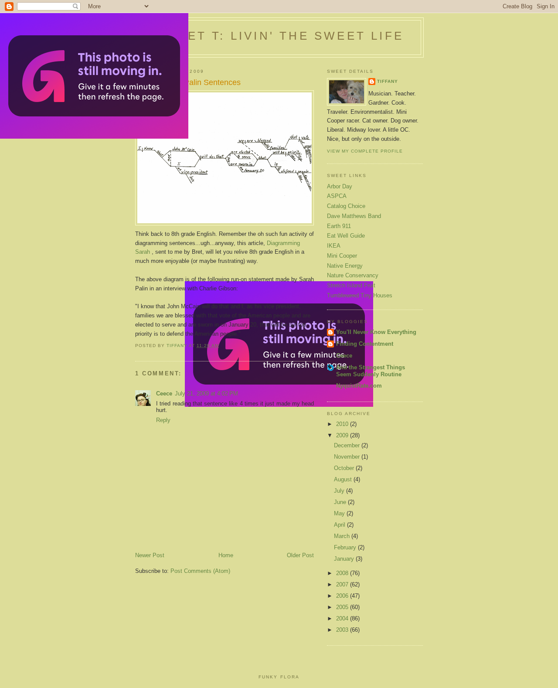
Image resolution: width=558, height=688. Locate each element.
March (342, 536)
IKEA (333, 245)
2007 (343, 584)
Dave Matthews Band (354, 216)
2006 (343, 596)
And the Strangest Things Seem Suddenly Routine (370, 371)
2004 (343, 618)
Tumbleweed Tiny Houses (359, 295)
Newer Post (149, 555)
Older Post (300, 555)
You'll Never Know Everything (376, 332)
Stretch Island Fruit (351, 285)
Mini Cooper (342, 255)
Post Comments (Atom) (200, 571)
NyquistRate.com (359, 385)
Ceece (164, 393)
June (341, 502)
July (340, 490)
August (344, 479)
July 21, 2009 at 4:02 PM (206, 393)
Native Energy (345, 265)
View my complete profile (365, 151)
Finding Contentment (364, 344)
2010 (343, 424)
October (345, 468)
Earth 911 (339, 226)
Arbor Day (339, 186)
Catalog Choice (346, 206)
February (346, 547)
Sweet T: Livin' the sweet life (279, 35)
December (347, 445)
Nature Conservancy (352, 275)
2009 (343, 435)
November (347, 456)
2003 (343, 630)
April (340, 524)
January (345, 558)
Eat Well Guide (346, 235)
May (340, 513)
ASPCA (337, 196)
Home (225, 555)
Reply (163, 420)
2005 (343, 607)
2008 (343, 573)
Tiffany (387, 81)
